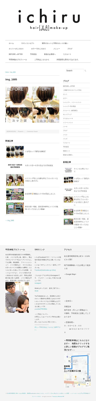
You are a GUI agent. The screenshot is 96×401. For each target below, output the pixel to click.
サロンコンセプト (27, 43)
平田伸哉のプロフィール (18, 60)
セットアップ (67, 114)
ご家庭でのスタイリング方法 (72, 90)
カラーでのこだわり (38, 49)
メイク (65, 135)
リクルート (67, 54)
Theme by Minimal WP (58, 396)
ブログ (69, 49)
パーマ (65, 126)
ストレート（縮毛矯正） (71, 110)
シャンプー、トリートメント (72, 102)
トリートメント (68, 122)
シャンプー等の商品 (69, 106)
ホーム (11, 43)
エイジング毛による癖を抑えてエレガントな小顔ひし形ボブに (81, 201)
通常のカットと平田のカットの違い (55, 43)
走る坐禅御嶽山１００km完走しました (40, 194)
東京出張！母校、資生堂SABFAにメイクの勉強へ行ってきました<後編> (81, 223)
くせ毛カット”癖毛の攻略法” (35, 151)
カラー (65, 98)
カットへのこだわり (16, 49)
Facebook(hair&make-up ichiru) (45, 270)
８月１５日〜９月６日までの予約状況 (39, 165)
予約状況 (33, 54)
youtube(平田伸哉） (41, 309)
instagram (38, 283)
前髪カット (66, 151)
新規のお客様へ (50, 54)
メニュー (56, 49)
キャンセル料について (81, 170)
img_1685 (13, 72)
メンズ (65, 139)
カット (65, 94)
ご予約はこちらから (41, 60)
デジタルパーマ (68, 118)
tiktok (36, 291)
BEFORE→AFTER (16, 54)
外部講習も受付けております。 (68, 60)
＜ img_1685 (9, 220)
